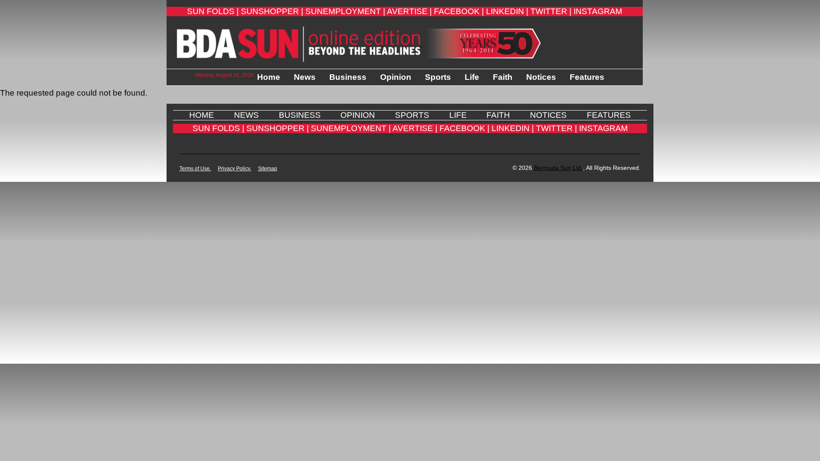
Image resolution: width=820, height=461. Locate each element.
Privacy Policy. (234, 169)
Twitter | (550, 11)
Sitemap (267, 169)
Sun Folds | (213, 11)
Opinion (395, 77)
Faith (502, 77)
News (305, 77)
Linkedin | (507, 11)
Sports (438, 77)
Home (268, 77)
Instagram (598, 11)
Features (587, 77)
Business (347, 77)
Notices (541, 77)
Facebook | (459, 11)
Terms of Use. (195, 169)
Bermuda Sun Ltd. (558, 167)
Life (472, 77)
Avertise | (409, 11)
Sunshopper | (272, 11)
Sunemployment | (345, 11)
